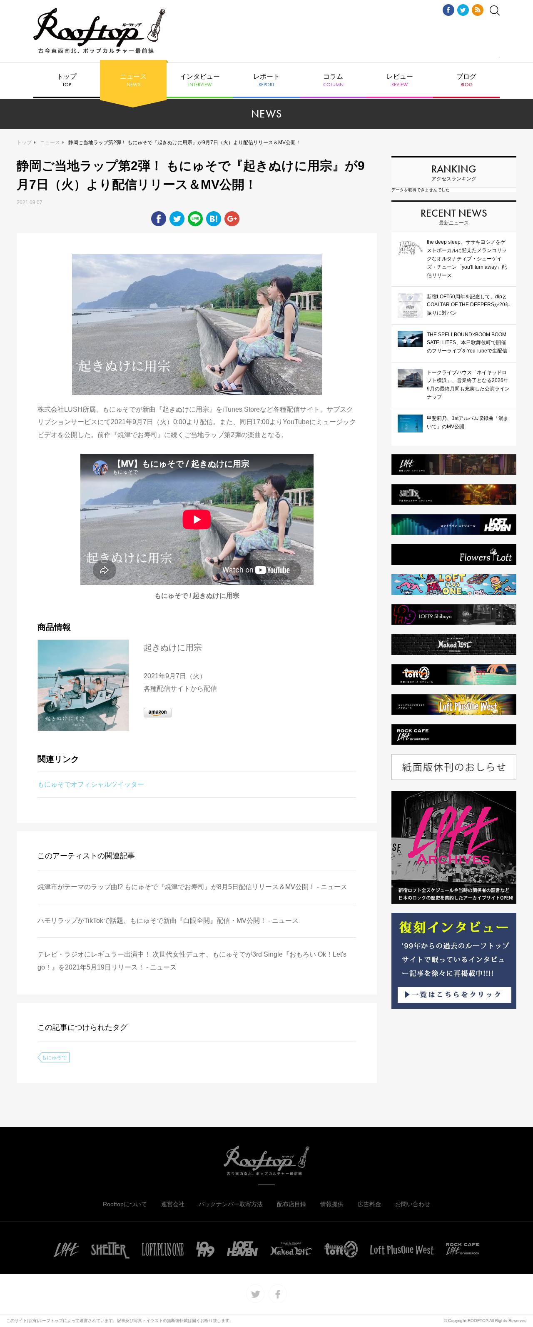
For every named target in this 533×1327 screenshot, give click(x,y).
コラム (333, 80)
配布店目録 (291, 1204)
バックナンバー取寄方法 (231, 1204)
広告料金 (369, 1204)
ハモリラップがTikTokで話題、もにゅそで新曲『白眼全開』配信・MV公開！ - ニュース (168, 920)
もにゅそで (54, 1057)
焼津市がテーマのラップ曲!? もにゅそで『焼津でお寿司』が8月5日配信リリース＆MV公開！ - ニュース (192, 886)
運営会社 (172, 1204)
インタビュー (200, 80)
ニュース (133, 80)
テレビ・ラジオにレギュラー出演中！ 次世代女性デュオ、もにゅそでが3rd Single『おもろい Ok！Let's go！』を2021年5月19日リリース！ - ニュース (191, 960)
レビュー (399, 80)
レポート (266, 80)
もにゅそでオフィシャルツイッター (90, 784)
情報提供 (332, 1204)
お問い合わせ (412, 1204)
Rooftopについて (125, 1204)
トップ (67, 80)
